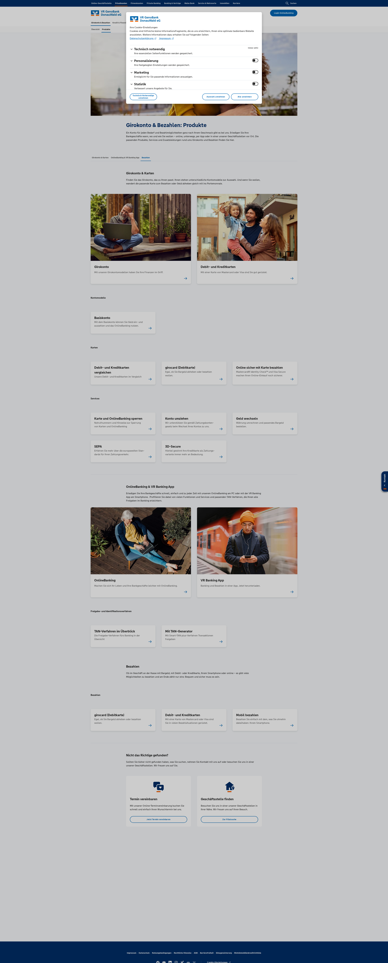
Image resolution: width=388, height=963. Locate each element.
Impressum (165, 38)
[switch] (255, 60)
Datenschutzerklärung (142, 38)
